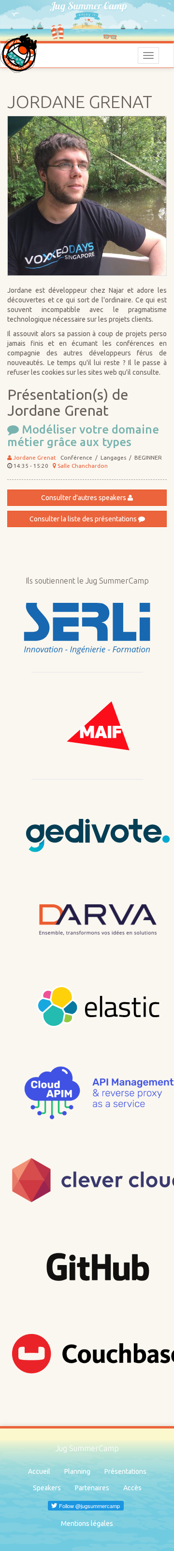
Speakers (47, 1488)
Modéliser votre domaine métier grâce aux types (83, 436)
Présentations (125, 1471)
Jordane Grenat (34, 457)
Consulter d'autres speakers (84, 498)
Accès (132, 1488)
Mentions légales (87, 1523)
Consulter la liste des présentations (83, 519)
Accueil (39, 1471)
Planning (77, 1471)
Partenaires (92, 1488)
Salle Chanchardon (82, 466)
